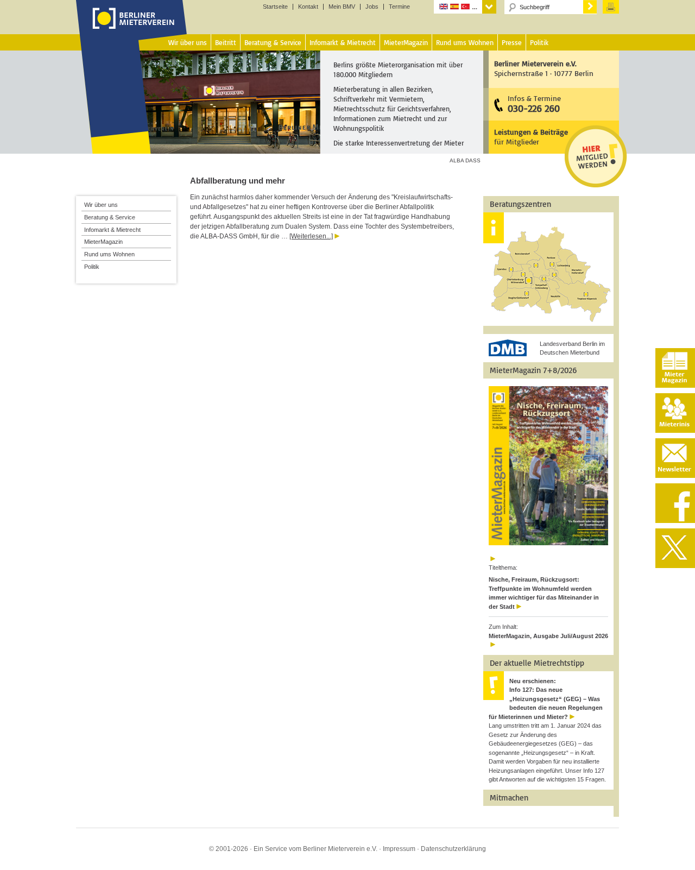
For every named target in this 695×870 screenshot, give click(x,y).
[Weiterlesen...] (311, 236)
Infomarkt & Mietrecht (112, 229)
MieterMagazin (103, 241)
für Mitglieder (531, 136)
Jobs (371, 7)
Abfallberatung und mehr (237, 180)
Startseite (275, 7)
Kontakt (308, 7)
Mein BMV (341, 7)
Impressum (399, 849)
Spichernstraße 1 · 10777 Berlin (543, 68)
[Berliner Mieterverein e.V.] (131, 29)
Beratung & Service (109, 217)
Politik (91, 266)
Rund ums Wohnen (109, 254)
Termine (399, 7)
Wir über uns (101, 204)
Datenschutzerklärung (453, 849)
